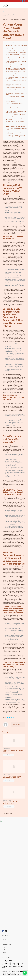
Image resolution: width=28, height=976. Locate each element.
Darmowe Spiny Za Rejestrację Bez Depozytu (15, 87)
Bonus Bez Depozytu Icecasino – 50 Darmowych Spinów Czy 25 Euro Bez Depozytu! (16, 65)
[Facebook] (3, 931)
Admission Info (7, 944)
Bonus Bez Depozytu (10, 75)
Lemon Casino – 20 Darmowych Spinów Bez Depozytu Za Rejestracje (15, 100)
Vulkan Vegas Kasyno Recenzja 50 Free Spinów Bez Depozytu (13, 776)
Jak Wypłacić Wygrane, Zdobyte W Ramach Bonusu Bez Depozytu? (15, 97)
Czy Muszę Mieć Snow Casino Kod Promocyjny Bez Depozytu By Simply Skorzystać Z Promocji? (16, 69)
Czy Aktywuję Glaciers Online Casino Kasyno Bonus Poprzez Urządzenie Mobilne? (15, 136)
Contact (5, 952)
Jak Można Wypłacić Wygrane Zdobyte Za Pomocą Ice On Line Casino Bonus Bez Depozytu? (16, 104)
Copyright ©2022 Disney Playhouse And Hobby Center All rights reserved (15, 972)
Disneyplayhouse (14, 14)
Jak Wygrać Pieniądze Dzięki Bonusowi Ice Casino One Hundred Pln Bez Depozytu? (16, 90)
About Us (5, 942)
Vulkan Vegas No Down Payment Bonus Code (15, 109)
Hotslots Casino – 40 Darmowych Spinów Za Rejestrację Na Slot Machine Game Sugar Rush (15, 125)
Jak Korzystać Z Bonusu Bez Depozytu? (14, 48)
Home (4, 939)
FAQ (4, 947)
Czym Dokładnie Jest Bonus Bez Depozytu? (15, 58)
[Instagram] (6, 931)
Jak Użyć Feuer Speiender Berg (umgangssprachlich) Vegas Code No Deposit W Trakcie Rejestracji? (16, 61)
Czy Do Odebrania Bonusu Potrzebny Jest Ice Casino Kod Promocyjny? (15, 72)
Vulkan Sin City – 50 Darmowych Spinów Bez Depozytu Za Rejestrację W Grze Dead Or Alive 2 (16, 51)
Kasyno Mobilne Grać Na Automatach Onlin (10, 802)
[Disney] (5, 7)
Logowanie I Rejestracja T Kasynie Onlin (13, 751)
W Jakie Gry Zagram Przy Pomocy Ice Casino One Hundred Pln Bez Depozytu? (16, 81)
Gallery (4, 950)
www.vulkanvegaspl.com (8, 256)
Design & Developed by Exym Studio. (12, 974)
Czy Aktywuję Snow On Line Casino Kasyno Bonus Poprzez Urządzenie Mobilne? (15, 122)
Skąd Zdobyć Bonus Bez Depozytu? (13, 107)
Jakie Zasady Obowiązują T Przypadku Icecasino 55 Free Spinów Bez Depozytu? (16, 112)
